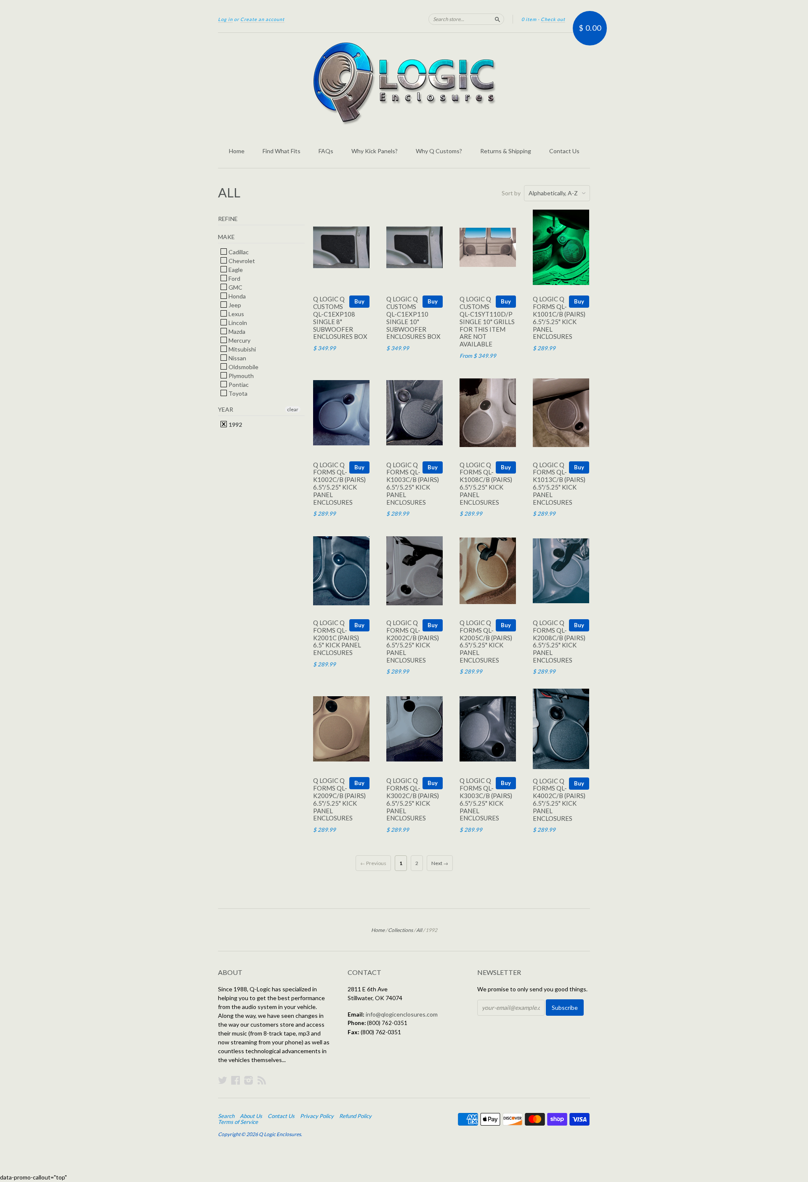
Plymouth (240, 375)
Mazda (236, 331)
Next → (439, 863)
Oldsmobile (242, 366)
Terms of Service (238, 1122)
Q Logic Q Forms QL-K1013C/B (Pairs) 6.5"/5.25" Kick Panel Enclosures (559, 483)
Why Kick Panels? (374, 150)
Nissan (236, 358)
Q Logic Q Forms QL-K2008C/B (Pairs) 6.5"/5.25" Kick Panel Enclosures (559, 641)
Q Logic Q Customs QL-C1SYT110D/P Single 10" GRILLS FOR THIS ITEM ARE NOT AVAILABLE (487, 321)
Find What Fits (281, 150)
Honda (236, 296)
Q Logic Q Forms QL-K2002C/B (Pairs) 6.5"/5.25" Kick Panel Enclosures (412, 641)
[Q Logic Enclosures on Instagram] (248, 1080)
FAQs (326, 150)
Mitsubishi (241, 349)
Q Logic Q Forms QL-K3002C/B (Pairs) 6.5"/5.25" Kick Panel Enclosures (412, 799)
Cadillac (238, 252)
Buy (359, 301)
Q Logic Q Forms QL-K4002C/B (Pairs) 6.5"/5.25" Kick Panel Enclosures (559, 799)
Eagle (235, 269)
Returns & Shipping (505, 150)
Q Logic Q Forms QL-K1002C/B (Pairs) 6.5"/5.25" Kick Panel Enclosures (339, 483)
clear (292, 409)
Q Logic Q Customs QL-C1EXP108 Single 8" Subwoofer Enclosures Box (340, 317)
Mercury (238, 340)
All (419, 930)
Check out (553, 19)
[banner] (404, 83)
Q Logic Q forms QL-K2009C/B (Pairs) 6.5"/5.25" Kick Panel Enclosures (339, 799)
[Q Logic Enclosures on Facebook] (235, 1080)
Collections (400, 930)
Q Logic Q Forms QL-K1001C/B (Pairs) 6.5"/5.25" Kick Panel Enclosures (559, 317)
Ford (233, 278)
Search (226, 1116)
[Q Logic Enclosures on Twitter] (222, 1080)
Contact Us (564, 150)
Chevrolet (241, 260)
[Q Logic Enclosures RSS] (261, 1080)
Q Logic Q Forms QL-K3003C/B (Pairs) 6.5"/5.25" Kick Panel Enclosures (486, 799)
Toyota (237, 393)
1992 (234, 424)
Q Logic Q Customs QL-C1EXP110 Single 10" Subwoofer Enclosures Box (413, 317)
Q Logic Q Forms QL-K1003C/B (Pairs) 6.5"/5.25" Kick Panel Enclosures (412, 483)
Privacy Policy (317, 1116)
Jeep (234, 305)
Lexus (235, 313)
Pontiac (238, 384)
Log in (225, 19)
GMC (234, 287)
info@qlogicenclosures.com (402, 1014)
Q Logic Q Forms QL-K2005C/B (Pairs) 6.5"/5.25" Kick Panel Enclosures (486, 641)
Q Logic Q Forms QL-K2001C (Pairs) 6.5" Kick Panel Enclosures (337, 637)
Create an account (262, 19)
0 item (529, 19)
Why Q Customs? (439, 150)
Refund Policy (355, 1116)
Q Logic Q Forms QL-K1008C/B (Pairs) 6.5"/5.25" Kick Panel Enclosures (486, 483)
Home (237, 150)
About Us (251, 1116)
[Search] (497, 18)
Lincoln (237, 322)
